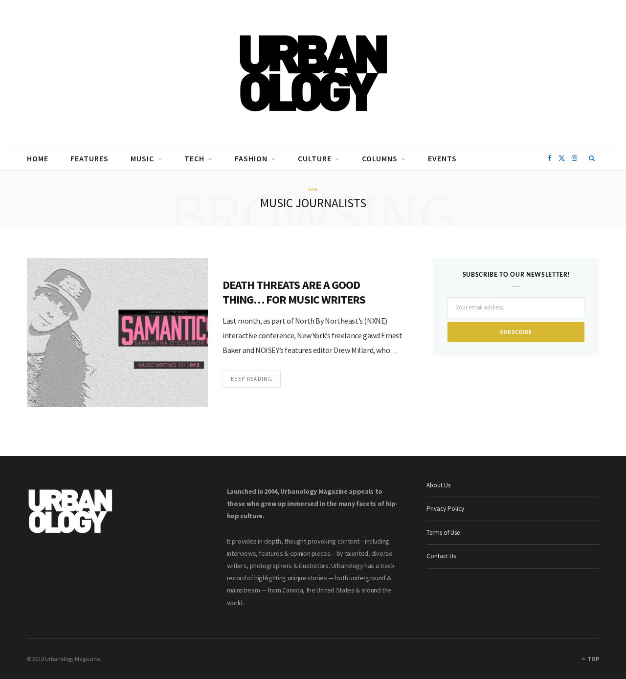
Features (89, 158)
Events (442, 158)
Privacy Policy (445, 508)
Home (37, 158)
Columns (380, 158)
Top (592, 658)
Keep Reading (251, 378)
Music (142, 158)
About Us (438, 485)
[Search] (592, 158)
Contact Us (441, 556)
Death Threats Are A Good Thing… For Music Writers (294, 292)
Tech (194, 158)
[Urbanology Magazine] (313, 73)
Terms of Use (443, 532)
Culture (315, 158)
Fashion (251, 158)
